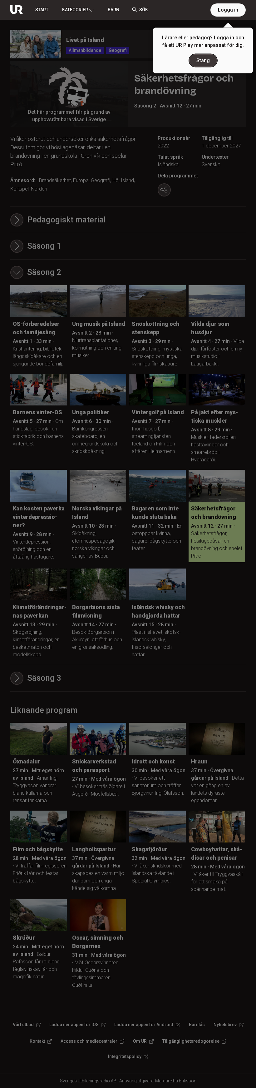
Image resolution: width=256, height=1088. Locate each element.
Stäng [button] (203, 60)
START (41, 9)
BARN (113, 9)
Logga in (228, 10)
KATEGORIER (75, 9)
